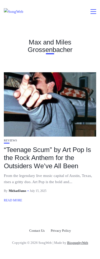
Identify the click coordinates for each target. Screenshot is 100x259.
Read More (13, 200)
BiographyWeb (77, 243)
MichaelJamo (17, 191)
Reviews (10, 140)
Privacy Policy (61, 231)
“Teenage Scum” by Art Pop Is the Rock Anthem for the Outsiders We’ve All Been (47, 157)
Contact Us (37, 231)
